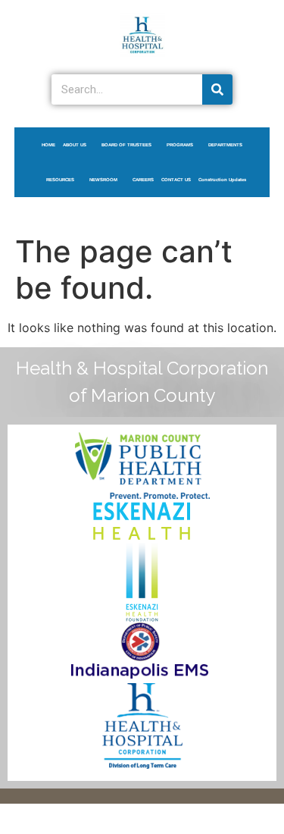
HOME (48, 145)
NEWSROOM (103, 179)
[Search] (217, 89)
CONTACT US (176, 179)
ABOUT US (74, 145)
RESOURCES (60, 179)
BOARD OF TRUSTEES (126, 145)
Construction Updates (222, 179)
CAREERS (143, 179)
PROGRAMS (180, 145)
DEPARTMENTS (225, 145)
